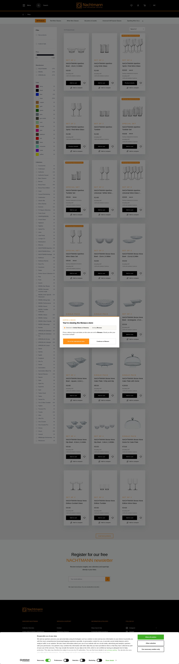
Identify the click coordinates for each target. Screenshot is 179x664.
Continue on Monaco (103, 341)
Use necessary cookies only (151, 649)
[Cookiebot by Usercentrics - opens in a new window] (25, 660)
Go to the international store (76, 341)
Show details (110, 660)
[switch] (66, 660)
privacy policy (112, 650)
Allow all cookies (150, 637)
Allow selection (151, 643)
